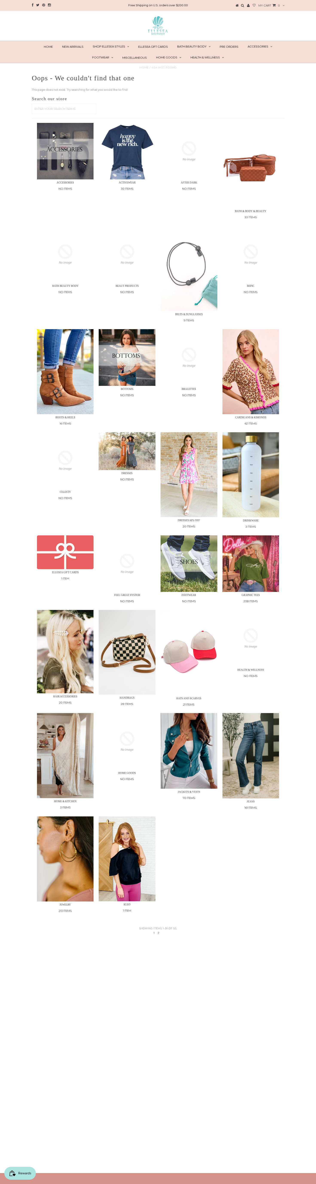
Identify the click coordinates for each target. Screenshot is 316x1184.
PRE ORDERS (229, 46)
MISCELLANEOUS (134, 57)
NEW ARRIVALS (72, 46)
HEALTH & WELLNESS (205, 57)
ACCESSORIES (258, 46)
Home (144, 67)
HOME (48, 46)
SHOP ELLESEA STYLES (109, 46)
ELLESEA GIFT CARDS (153, 46)
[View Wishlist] (254, 5)
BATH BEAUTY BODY (192, 46)
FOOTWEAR (100, 57)
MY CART (269, 5)
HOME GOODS (166, 57)
